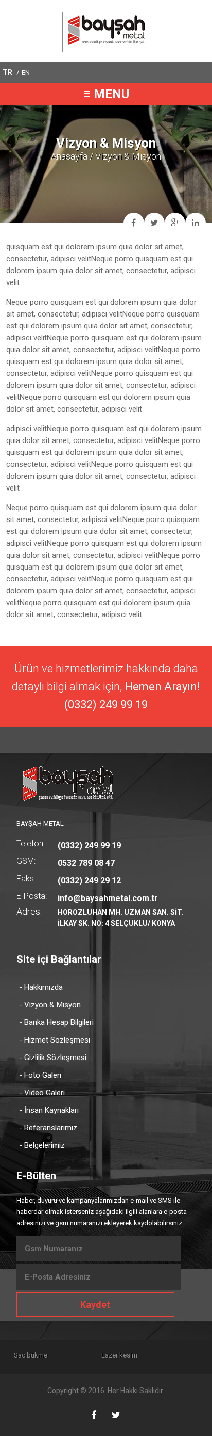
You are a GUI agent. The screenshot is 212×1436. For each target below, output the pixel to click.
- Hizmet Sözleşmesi (54, 1040)
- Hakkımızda (41, 987)
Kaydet (95, 1304)
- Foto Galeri (40, 1075)
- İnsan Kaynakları (49, 1110)
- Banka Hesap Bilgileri (56, 1022)
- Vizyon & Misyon (50, 1004)
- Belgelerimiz (42, 1145)
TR (7, 72)
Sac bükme (30, 1355)
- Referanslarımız (48, 1127)
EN (26, 72)
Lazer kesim (119, 1355)
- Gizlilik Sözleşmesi (52, 1057)
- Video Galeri (42, 1092)
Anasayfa (69, 156)
